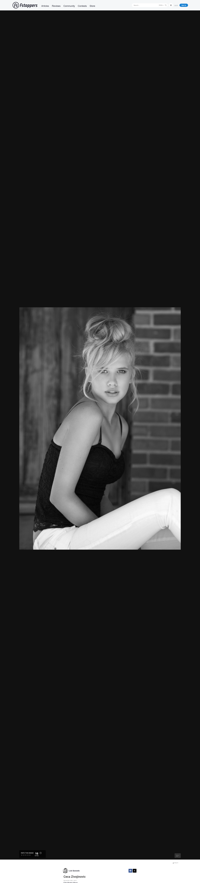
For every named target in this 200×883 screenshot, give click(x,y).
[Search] (165, 5)
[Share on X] (134, 871)
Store (92, 5)
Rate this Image (27, 853)
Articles (45, 5)
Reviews (56, 5)
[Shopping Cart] (171, 5)
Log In (176, 5)
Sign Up (183, 5)
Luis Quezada (74, 870)
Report (176, 863)
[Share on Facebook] (130, 871)
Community (69, 5)
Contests (82, 5)
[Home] (25, 5)
